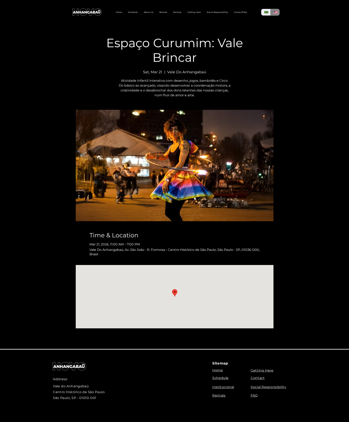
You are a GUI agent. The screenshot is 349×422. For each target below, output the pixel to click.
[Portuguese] (265, 12)
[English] (274, 12)
